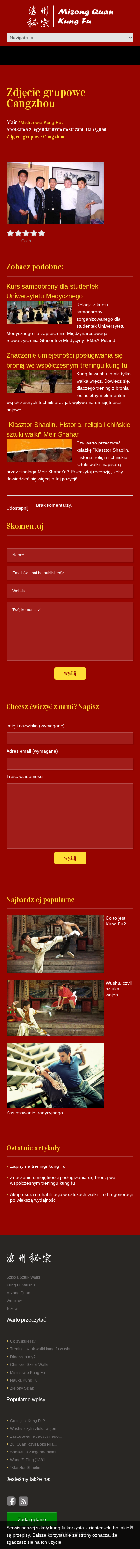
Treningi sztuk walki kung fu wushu (41, 1349)
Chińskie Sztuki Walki (29, 1364)
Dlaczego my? (22, 1357)
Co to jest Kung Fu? (27, 1421)
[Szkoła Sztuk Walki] (29, 1257)
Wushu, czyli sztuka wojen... (34, 1428)
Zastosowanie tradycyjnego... (36, 1436)
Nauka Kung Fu (24, 1380)
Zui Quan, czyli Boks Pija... (33, 1444)
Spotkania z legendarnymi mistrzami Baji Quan (56, 129)
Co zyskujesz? (23, 1341)
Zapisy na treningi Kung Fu (38, 1166)
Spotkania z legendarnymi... (34, 1452)
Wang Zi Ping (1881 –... (30, 1460)
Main (12, 122)
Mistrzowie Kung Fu (41, 122)
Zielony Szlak (22, 1388)
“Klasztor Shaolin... (26, 1468)
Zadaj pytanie (32, 1519)
